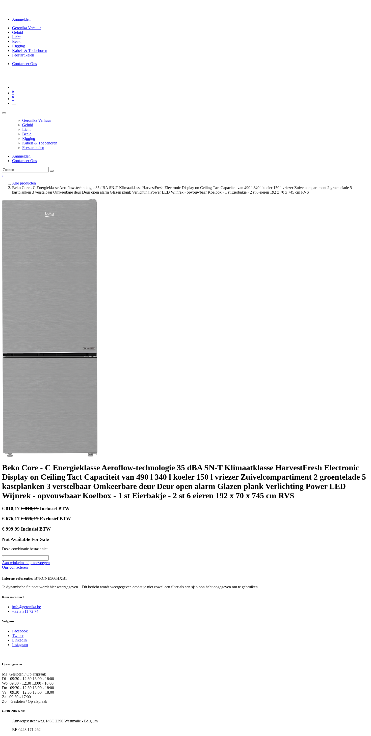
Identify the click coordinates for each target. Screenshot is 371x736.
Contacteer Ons (24, 64)
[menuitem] (26, 28)
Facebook (20, 631)
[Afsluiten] (4, 113)
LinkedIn (19, 640)
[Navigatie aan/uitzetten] (14, 104)
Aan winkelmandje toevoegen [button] (26, 563)
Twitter (17, 635)
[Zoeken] (52, 171)
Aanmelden (21, 19)
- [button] (2, 174)
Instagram (20, 644)
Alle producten (24, 183)
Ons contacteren (15, 567)
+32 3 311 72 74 (25, 611)
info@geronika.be (26, 607)
